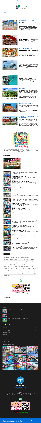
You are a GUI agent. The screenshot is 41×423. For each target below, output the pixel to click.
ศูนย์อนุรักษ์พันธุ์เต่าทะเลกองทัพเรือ (25, 75)
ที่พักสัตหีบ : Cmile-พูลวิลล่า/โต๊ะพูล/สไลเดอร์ (19, 176)
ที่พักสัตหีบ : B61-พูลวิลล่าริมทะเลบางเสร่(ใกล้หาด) (19, 225)
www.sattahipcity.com (20, 387)
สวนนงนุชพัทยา (22, 88)
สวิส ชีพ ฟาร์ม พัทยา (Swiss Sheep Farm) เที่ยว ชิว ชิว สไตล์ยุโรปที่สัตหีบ (28, 117)
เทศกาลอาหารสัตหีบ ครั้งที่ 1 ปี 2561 (25, 48)
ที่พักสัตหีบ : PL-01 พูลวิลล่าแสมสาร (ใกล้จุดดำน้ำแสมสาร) (16, 314)
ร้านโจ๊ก (28, 270)
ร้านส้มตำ (11, 270)
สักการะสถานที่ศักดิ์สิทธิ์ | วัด (33, 271)
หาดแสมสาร (26, 273)
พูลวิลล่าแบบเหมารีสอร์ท (30, 264)
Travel (5, 21)
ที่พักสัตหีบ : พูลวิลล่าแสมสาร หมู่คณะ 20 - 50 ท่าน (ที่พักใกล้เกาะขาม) (18, 318)
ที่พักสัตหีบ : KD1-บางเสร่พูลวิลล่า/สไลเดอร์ (18, 187)
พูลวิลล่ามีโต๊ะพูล (33, 263)
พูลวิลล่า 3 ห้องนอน (25, 259)
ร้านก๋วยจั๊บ (24, 268)
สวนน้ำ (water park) (25, 271)
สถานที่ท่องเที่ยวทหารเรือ (7, 271)
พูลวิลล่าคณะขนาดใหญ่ (29, 261)
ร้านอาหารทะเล (17, 270)
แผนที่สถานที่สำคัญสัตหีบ (7, 275)
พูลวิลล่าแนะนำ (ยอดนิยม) (6, 420)
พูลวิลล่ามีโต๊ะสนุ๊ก (28, 420)
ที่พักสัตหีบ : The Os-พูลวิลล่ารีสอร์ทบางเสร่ (18, 198)
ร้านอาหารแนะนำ (23, 270)
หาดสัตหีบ (21, 273)
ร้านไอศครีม (32, 270)
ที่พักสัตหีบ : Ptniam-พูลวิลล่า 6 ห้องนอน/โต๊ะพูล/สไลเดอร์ (21, 171)
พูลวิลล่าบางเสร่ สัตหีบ (6, 181)
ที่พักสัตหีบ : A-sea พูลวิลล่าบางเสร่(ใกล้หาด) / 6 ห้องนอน (21, 181)
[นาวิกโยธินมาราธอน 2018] (10, 40)
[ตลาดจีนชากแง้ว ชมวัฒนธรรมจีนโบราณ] (10, 107)
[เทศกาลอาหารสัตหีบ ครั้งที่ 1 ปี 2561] (10, 52)
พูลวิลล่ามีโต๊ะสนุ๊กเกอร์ (7, 264)
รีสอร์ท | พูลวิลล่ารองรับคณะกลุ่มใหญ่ (13, 421)
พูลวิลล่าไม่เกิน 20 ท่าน (29, 266)
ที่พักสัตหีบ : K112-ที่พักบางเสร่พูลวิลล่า (18, 246)
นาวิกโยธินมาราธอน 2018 (23, 36)
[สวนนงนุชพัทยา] (10, 92)
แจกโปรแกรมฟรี (32, 273)
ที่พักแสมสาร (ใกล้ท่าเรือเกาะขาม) (9, 259)
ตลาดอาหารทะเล (6, 257)
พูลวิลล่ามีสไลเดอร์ (26, 263)
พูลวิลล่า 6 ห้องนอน (14, 261)
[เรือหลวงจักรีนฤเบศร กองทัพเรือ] (10, 65)
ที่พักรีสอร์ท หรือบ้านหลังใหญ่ (15, 257)
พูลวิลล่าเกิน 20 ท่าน (22, 264)
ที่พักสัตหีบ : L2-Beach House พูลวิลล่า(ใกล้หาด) (19, 230)
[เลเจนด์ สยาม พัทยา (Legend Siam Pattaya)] (10, 25)
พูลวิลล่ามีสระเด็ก (20, 263)
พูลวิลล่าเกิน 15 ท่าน (15, 264)
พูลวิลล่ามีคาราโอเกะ (13, 263)
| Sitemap (20, 421)
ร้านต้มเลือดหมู (6, 270)
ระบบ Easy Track (6, 268)
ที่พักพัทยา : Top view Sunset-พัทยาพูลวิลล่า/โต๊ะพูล (12, 166)
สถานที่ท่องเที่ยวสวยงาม (16, 271)
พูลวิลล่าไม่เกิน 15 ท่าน (22, 266)
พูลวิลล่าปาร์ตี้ (6, 263)
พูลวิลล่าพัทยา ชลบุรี (8, 159)
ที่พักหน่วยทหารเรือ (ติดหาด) (25, 257)
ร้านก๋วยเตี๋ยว (29, 268)
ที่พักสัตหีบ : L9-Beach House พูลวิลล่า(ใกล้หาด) (19, 240)
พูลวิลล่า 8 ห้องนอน (21, 261)
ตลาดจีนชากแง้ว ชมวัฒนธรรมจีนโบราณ (26, 103)
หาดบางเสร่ (12, 273)
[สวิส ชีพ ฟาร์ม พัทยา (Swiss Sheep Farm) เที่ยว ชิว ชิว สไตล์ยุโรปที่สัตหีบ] (10, 120)
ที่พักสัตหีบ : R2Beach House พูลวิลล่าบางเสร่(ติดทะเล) (20, 219)
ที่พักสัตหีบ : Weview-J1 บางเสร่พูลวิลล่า (18, 213)
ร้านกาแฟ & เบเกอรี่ (18, 268)
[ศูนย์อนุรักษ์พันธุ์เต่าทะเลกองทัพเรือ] (10, 80)
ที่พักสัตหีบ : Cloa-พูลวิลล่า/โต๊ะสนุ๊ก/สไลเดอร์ (19, 208)
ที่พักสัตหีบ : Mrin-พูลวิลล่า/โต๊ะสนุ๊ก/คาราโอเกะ (19, 193)
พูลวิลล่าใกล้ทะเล (6, 266)
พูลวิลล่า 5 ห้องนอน (7, 261)
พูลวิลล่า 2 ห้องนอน (18, 259)
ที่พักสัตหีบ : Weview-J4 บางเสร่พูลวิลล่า (18, 235)
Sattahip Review (7, 37)
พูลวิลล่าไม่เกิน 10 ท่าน (14, 266)
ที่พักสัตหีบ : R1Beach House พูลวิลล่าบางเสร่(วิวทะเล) (20, 203)
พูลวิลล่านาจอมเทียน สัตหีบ (6, 176)
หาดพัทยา (17, 273)
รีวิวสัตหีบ (12, 268)
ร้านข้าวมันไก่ (35, 268)
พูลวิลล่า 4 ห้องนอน (32, 259)
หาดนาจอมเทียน (6, 273)
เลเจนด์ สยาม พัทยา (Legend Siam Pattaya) (27, 20)
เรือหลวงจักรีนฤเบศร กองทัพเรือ (25, 61)
